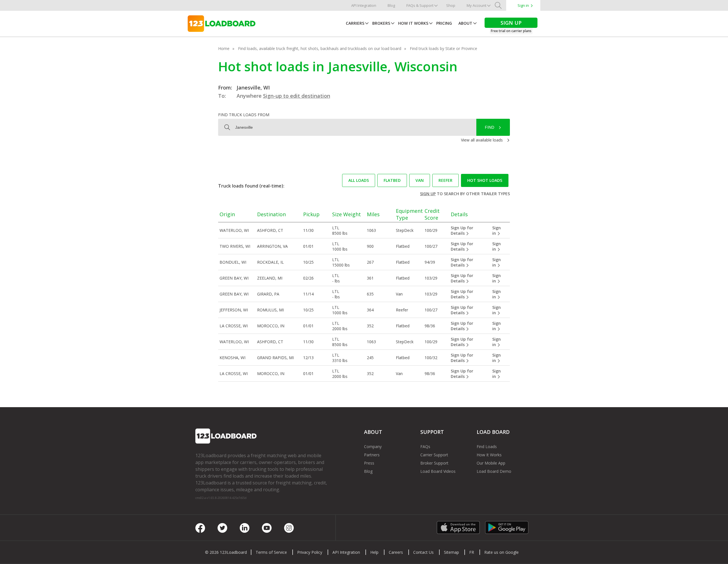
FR (471, 552)
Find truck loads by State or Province (443, 48)
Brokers (381, 23)
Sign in (523, 5)
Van (419, 180)
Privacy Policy (309, 552)
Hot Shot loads (484, 180)
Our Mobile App (491, 463)
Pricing (444, 23)
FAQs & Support (419, 5)
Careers (396, 552)
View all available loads (482, 140)
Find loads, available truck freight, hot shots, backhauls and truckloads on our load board (319, 48)
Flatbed (392, 180)
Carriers (355, 23)
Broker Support (434, 463)
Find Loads (487, 446)
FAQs (425, 446)
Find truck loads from (243, 114)
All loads (358, 180)
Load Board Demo (494, 471)
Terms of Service (271, 552)
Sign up (428, 193)
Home (223, 48)
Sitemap (451, 552)
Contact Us (423, 552)
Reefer (445, 180)
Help (374, 552)
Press (369, 463)
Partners (372, 454)
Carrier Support (434, 454)
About (465, 23)
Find (489, 127)
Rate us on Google (501, 552)
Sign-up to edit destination (296, 95)
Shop (450, 5)
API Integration (363, 5)
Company (373, 446)
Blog (391, 5)
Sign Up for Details (462, 230)
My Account (476, 5)
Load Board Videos (438, 471)
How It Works (413, 23)
